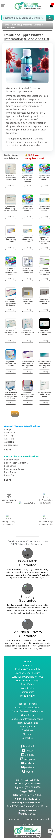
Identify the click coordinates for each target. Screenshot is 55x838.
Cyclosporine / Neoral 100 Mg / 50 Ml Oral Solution (27, 178)
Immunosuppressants (22, 35)
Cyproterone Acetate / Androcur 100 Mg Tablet (44, 240)
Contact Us (27, 737)
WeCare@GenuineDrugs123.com (27, 806)
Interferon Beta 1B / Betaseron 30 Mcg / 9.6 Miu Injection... (11, 395)
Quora (29, 771)
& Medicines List (36, 39)
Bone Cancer (10, 466)
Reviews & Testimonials (27, 669)
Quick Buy (10, 186)
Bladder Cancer (11, 459)
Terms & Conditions (27, 722)
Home (6, 24)
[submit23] (49, 18)
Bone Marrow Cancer (14, 469)
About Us (27, 665)
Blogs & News (27, 695)
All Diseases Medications (28, 707)
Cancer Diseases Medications (27, 711)
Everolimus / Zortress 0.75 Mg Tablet (44, 332)
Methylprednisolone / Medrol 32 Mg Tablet (44, 394)
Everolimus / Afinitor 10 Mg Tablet (44, 301)
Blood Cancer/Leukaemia (16, 462)
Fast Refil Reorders (28, 703)
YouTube (29, 763)
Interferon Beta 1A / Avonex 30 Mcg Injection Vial (27, 364)
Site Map (27, 734)
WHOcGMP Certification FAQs (27, 676)
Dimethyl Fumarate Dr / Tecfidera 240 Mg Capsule (10, 302)
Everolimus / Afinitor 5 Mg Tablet (28, 301)
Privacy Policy (27, 726)
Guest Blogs (27, 715)
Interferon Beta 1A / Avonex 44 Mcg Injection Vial (44, 364)
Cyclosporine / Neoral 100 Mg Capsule (27, 239)
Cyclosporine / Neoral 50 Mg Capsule (10, 239)
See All (14, 414)
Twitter (29, 750)
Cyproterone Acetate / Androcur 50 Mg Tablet (11, 271)
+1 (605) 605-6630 (27, 779)
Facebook (29, 746)
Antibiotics (9, 441)
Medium (29, 767)
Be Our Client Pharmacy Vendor (27, 718)
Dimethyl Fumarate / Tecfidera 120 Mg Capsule (44, 271)
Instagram (29, 759)
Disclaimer (27, 730)
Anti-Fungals (10, 435)
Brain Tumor (10, 472)
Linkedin (29, 754)
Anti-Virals (9, 438)
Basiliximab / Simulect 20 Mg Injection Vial (10, 177)
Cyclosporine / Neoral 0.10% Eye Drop (44, 177)
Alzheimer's (9, 432)
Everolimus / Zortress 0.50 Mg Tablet (27, 332)
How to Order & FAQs (27, 680)
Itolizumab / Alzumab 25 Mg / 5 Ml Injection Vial (27, 395)
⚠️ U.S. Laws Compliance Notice (35, 157)
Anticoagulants (11, 445)
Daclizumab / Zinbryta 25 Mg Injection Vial (27, 270)
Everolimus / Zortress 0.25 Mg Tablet (10, 332)
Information (13, 39)
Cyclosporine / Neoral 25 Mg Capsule (44, 208)
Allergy (7, 429)
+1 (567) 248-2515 (27, 798)
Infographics (27, 691)
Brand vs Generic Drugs (27, 672)
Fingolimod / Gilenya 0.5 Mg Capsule (10, 363)
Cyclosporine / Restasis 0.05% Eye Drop (27, 208)
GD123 (27, 791)
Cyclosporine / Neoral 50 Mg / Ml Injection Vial (10, 208)
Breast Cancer (10, 475)
